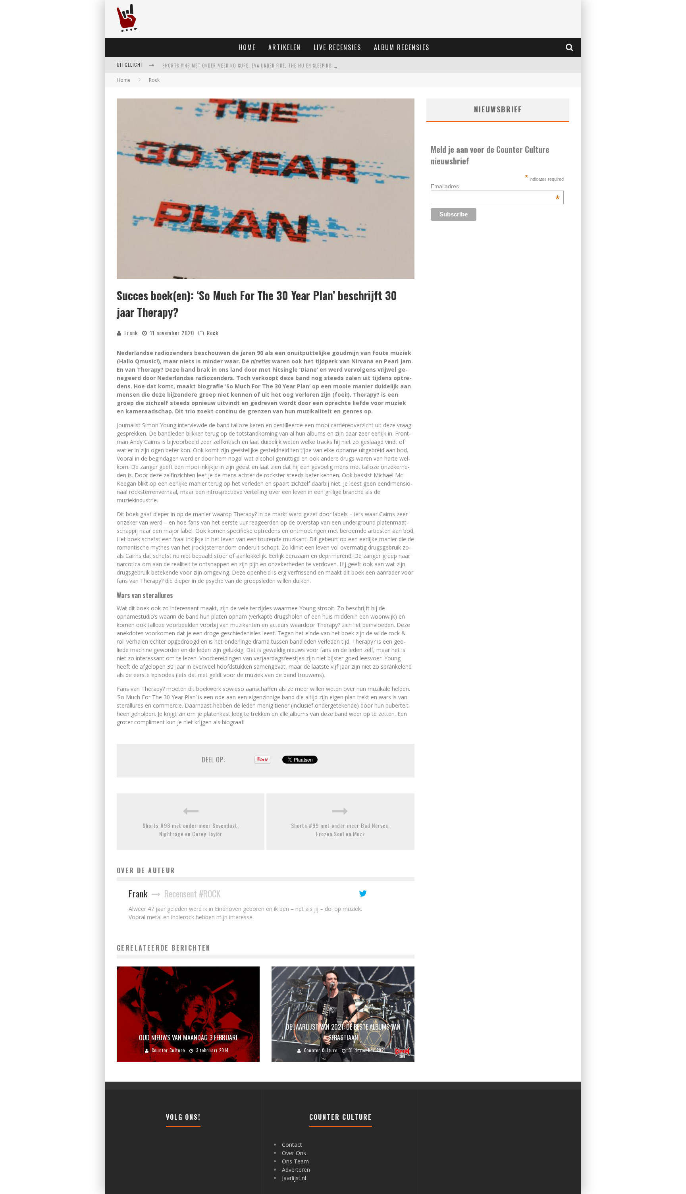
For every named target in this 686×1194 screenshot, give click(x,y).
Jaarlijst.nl (294, 1178)
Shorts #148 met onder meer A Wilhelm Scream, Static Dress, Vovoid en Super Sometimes (265, 72)
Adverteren (296, 1169)
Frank (131, 332)
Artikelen (284, 47)
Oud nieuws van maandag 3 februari (188, 1037)
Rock (212, 332)
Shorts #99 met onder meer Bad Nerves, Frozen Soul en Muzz (340, 829)
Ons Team (295, 1161)
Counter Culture (168, 1050)
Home (247, 47)
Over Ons (294, 1153)
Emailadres (495, 186)
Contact (292, 1144)
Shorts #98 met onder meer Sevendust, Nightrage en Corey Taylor (191, 829)
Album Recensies (402, 47)
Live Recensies (337, 47)
